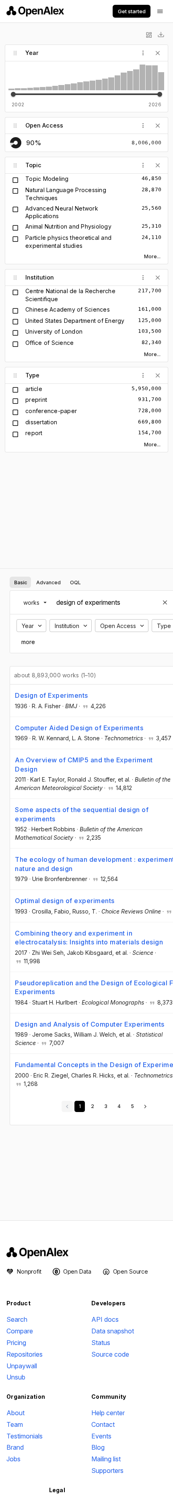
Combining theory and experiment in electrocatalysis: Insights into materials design (89, 937)
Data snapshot (112, 1331)
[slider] (13, 94)
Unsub (15, 1377)
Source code (110, 1354)
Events (101, 1436)
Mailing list (106, 1459)
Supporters (107, 1471)
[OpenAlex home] (35, 11)
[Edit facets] (148, 35)
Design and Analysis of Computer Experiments (90, 1024)
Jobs (13, 1459)
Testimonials (24, 1436)
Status (100, 1343)
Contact (103, 1424)
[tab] (20, 582)
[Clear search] (165, 602)
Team (14, 1424)
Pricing (16, 1343)
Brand (15, 1447)
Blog (98, 1447)
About (15, 1413)
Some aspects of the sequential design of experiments (81, 814)
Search (16, 1319)
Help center (108, 1413)
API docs (105, 1319)
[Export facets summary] (161, 35)
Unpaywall (21, 1366)
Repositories (24, 1354)
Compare (19, 1331)
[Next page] (145, 1106)
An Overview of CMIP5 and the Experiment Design (84, 764)
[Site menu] (160, 11)
